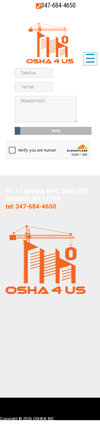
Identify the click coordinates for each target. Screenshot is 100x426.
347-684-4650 (58, 5)
